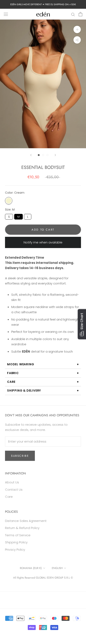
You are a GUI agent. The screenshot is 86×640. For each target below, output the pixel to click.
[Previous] (31, 155)
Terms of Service (17, 535)
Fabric (13, 373)
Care (11, 382)
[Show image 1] (39, 155)
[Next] (55, 155)
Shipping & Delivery (24, 390)
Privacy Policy (15, 549)
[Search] (73, 14)
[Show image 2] (43, 155)
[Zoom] (77, 29)
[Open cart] (80, 14)
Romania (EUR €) (31, 568)
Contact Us (14, 489)
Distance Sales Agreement (26, 521)
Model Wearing (20, 364)
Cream (8, 200)
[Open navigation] (6, 14)
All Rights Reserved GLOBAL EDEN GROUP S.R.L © (43, 578)
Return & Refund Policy (22, 528)
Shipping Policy (16, 542)
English (57, 568)
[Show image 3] (47, 155)
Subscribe (20, 456)
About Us (12, 482)
